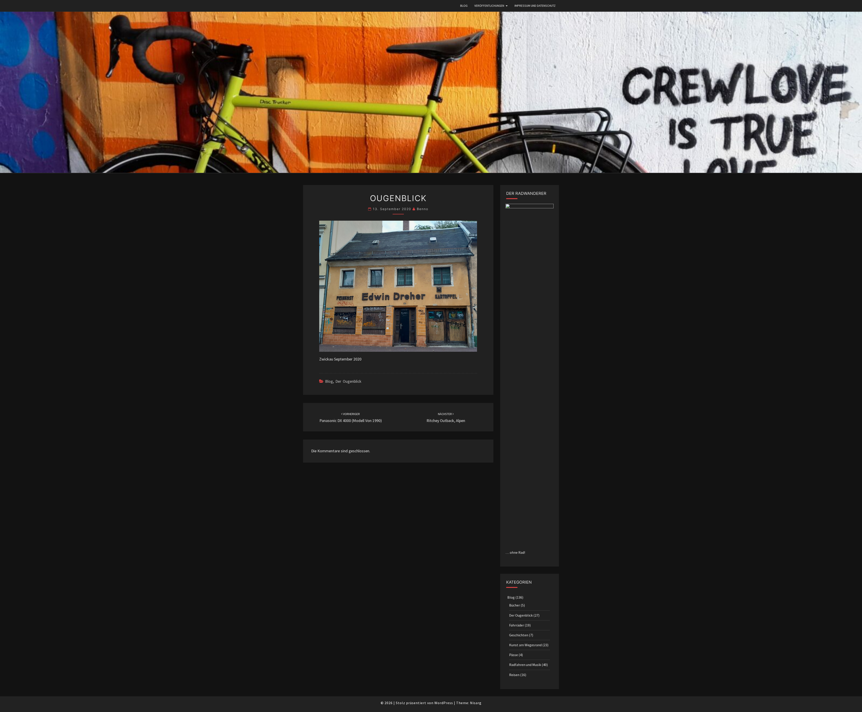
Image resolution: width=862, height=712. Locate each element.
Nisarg (476, 703)
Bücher (514, 605)
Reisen (514, 674)
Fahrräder (516, 625)
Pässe (513, 655)
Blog (464, 6)
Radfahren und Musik (525, 664)
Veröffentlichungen (489, 6)
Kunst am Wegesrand (525, 645)
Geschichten (518, 635)
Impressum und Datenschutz (535, 6)
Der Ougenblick (348, 381)
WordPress (443, 703)
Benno (422, 209)
